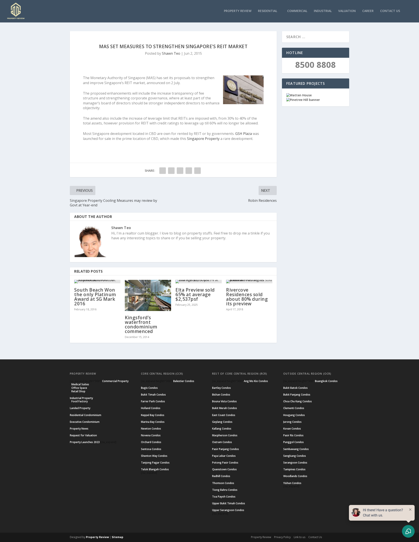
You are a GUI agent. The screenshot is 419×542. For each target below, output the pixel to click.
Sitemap (117, 537)
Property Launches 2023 (85, 442)
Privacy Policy (282, 537)
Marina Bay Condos (153, 422)
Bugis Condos (149, 388)
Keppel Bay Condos (152, 415)
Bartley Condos (221, 388)
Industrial (323, 11)
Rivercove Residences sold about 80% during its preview (247, 297)
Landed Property (80, 408)
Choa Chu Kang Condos (297, 401)
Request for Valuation (83, 435)
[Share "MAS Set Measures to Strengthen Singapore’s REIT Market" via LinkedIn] (188, 170)
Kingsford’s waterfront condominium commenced (141, 324)
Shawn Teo (171, 53)
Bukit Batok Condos (295, 388)
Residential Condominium (85, 415)
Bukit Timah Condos (153, 394)
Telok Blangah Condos (155, 469)
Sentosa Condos (151, 449)
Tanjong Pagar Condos (155, 462)
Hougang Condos (294, 415)
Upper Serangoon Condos (228, 510)
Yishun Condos (292, 483)
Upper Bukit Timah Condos (228, 503)
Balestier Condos (183, 381)
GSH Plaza (243, 133)
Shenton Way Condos (154, 456)
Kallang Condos (221, 428)
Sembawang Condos (296, 449)
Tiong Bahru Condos (224, 490)
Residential (267, 11)
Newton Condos (151, 428)
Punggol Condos (293, 442)
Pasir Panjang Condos (225, 449)
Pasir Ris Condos (293, 435)
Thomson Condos (223, 483)
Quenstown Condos (224, 469)
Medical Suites (80, 384)
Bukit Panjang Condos (296, 394)
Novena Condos (151, 435)
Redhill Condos (221, 476)
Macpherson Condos (224, 435)
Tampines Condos (294, 469)
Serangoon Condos (295, 462)
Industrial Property (81, 398)
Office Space (79, 388)
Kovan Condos (292, 428)
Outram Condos (222, 442)
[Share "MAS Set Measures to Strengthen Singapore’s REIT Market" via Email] (197, 170)
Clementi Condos (293, 408)
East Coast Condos (223, 415)
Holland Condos (150, 408)
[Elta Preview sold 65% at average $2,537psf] (198, 281)
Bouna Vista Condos (224, 401)
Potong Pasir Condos (225, 462)
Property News (79, 428)
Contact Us (390, 11)
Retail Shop (78, 391)
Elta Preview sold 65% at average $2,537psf (195, 294)
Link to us (299, 537)
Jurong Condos (292, 422)
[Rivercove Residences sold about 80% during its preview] (249, 281)
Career (368, 11)
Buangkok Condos (326, 381)
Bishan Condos (221, 394)
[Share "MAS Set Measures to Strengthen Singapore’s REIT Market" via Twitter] (171, 170)
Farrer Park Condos (153, 401)
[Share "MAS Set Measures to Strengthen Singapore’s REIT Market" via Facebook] (162, 170)
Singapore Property (203, 138)
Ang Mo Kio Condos (256, 381)
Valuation (347, 11)
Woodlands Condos (295, 476)
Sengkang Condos (294, 456)
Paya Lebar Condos (224, 456)
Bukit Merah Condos (224, 408)
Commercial (297, 11)
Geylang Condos (222, 422)
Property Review (237, 11)
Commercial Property (115, 381)
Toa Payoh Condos (223, 496)
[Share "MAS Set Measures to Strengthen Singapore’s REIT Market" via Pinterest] (180, 170)
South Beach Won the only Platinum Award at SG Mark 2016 (95, 297)
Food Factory (79, 401)
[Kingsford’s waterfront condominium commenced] (148, 295)
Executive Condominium (85, 422)
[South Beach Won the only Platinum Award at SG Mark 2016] (97, 281)
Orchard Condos (151, 442)
